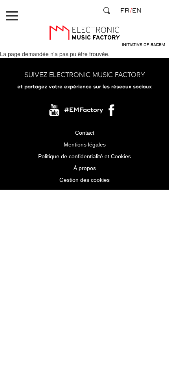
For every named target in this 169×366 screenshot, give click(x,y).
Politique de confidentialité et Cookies (84, 156)
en (136, 11)
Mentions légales (85, 144)
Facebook (112, 112)
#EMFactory (83, 110)
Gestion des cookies (84, 180)
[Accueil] (84, 33)
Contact (84, 133)
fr (124, 11)
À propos (84, 168)
